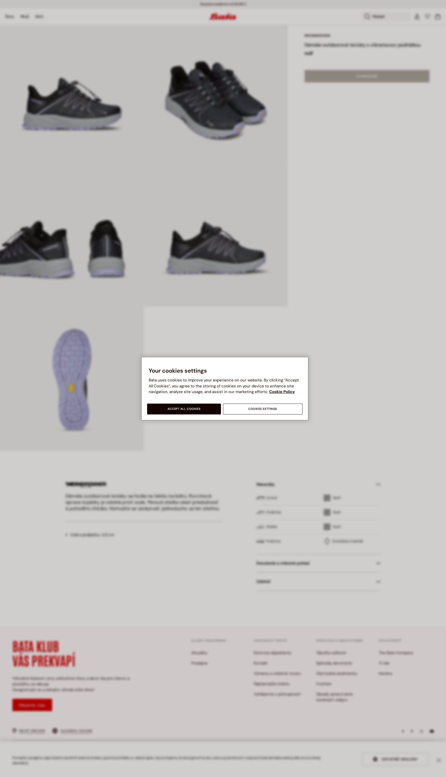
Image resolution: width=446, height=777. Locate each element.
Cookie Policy (282, 391)
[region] (225, 388)
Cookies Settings (262, 409)
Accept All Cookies (184, 409)
